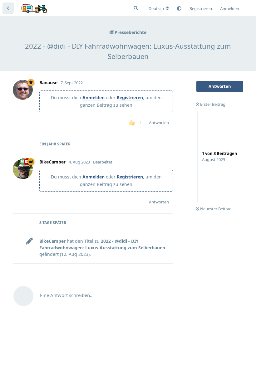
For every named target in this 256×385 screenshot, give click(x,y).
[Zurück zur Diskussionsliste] (8, 8)
